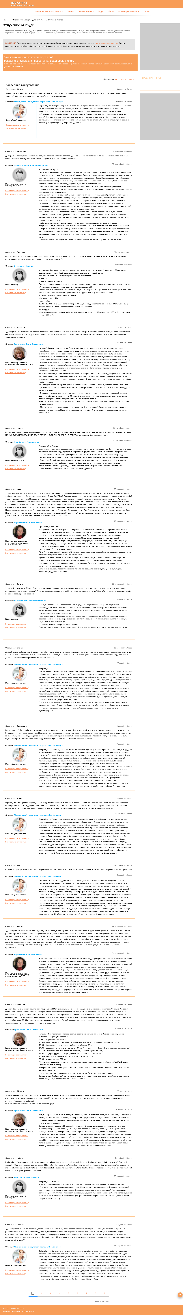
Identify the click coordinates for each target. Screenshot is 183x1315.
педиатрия (22, 3)
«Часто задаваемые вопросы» (106, 43)
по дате (132, 79)
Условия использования (13, 1309)
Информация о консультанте (16, 125)
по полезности (120, 79)
